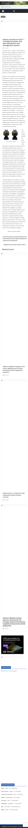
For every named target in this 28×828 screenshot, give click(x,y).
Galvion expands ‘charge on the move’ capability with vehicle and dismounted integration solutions (14, 369)
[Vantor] (12, 636)
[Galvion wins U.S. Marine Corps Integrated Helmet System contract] (14, 380)
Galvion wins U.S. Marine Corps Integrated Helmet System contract (14, 495)
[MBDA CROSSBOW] (14, 3)
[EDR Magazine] (3, 11)
